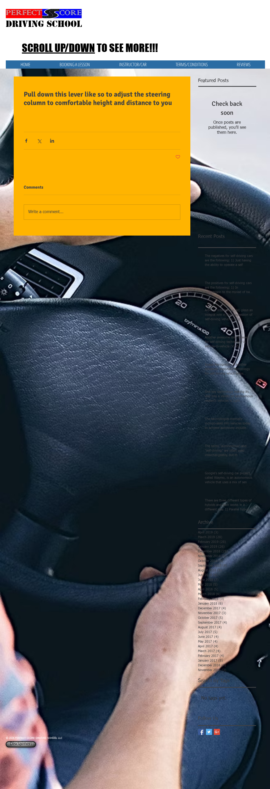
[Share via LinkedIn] (52, 140)
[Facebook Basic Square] (201, 732)
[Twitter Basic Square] (209, 732)
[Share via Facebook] (26, 140)
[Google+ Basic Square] (217, 732)
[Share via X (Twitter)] (39, 140)
